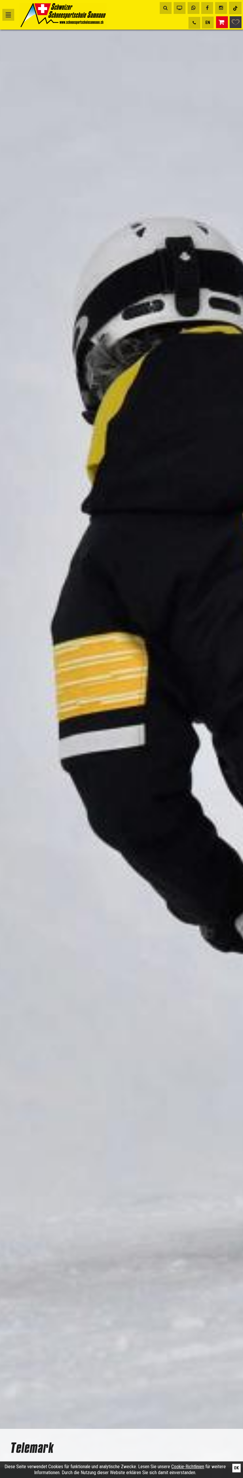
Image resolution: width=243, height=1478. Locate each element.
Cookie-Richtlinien (187, 1466)
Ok (236, 1468)
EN (207, 22)
